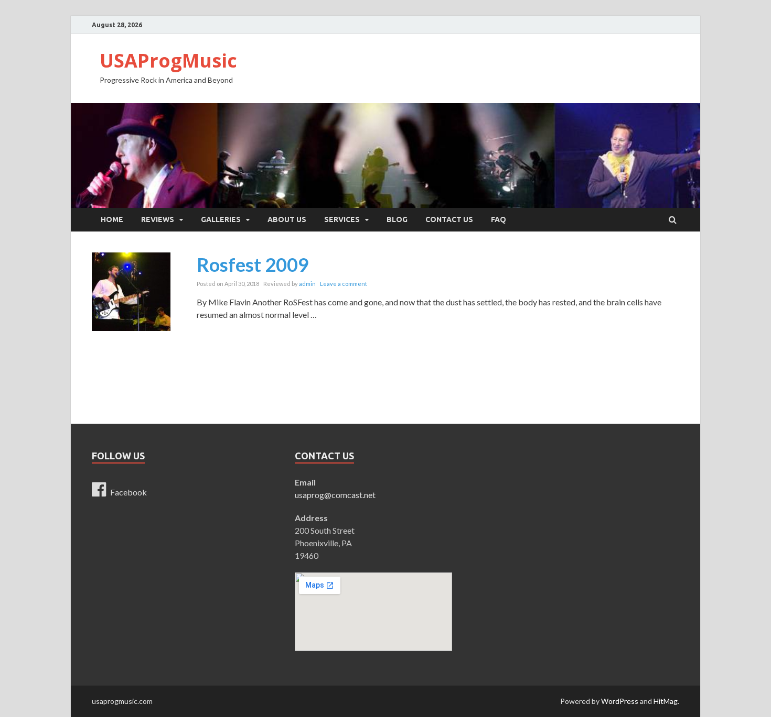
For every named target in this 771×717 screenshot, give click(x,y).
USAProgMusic (168, 60)
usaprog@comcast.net (335, 495)
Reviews (157, 219)
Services (342, 219)
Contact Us (449, 219)
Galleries (221, 219)
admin (307, 283)
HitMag (666, 701)
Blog (397, 219)
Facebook (128, 492)
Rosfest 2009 (253, 264)
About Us (286, 219)
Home (112, 219)
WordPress (619, 701)
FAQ (498, 219)
